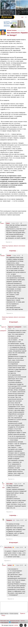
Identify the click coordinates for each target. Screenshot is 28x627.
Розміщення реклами (14, 620)
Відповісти (9, 242)
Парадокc (9, 520)
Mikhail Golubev (12, 30)
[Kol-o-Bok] (3, 487)
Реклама (14, 28)
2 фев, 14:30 (16, 255)
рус (23, 17)
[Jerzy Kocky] (1, 547)
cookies (16, 625)
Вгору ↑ (4, 615)
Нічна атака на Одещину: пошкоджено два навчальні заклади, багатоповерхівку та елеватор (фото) (7, 12)
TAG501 (9, 255)
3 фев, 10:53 (19, 520)
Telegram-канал (14, 622)
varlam (10, 565)
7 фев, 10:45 (19, 565)
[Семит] (2, 223)
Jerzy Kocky (8, 547)
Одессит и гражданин (14, 327)
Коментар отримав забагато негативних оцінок (13, 246)
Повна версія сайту (4, 620)
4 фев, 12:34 (19, 547)
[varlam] (4, 565)
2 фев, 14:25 (15, 223)
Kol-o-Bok (9, 483)
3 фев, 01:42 (17, 483)
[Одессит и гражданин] (3, 331)
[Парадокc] (3, 520)
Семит (8, 223)
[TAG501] (2, 256)
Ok (21, 625)
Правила (22, 613)
